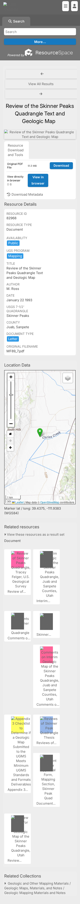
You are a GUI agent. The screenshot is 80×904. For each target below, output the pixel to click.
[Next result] (41, 94)
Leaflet (19, 502)
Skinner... (44, 634)
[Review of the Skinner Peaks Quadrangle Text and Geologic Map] (40, 134)
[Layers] (68, 378)
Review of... (17, 591)
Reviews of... (46, 743)
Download (61, 165)
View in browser (38, 180)
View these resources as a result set (35, 534)
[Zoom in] (11, 376)
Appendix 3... (18, 789)
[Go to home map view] (10, 433)
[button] (40, 432)
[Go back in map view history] (10, 447)
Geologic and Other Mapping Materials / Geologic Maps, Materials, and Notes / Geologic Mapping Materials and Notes (37, 888)
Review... (15, 860)
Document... (46, 803)
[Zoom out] (11, 423)
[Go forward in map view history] (10, 440)
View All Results (41, 84)
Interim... (43, 601)
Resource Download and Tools (16, 150)
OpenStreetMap (49, 502)
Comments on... (20, 638)
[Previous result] (42, 74)
